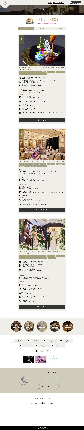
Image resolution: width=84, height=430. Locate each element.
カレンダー (42, 28)
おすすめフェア (26, 28)
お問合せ (54, 2)
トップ (2, 316)
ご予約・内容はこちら (42, 120)
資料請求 (49, 2)
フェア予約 (60, 2)
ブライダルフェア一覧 (58, 28)
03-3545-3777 (76, 2)
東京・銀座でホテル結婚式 (42, 427)
